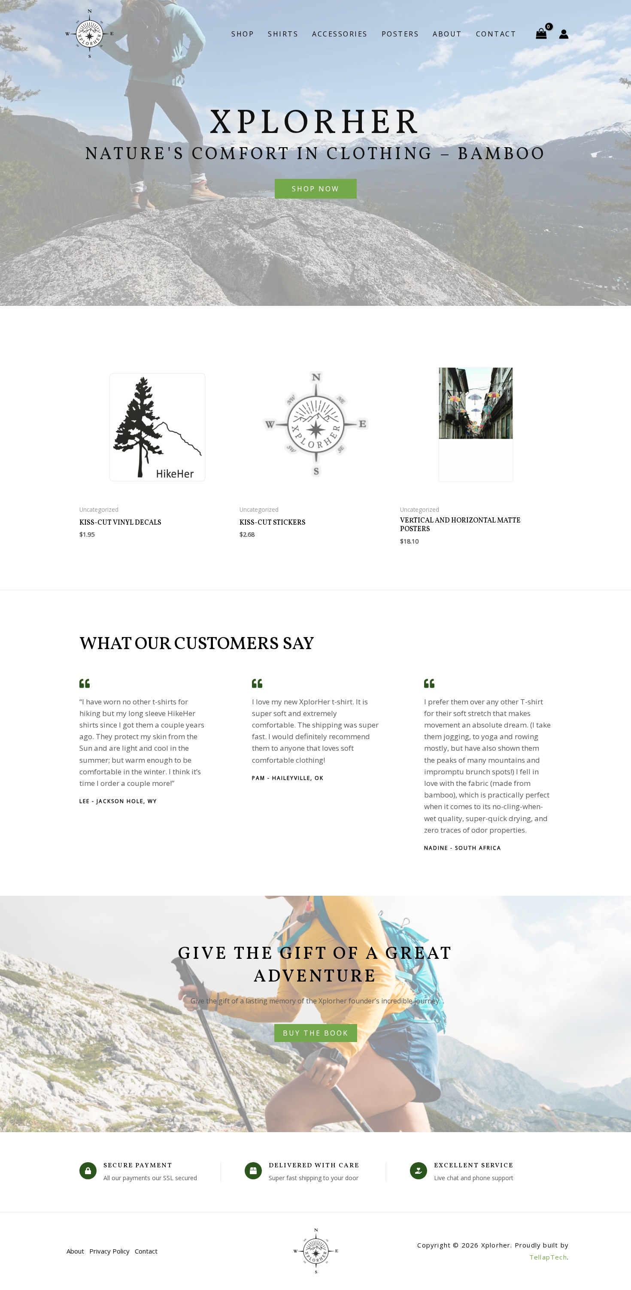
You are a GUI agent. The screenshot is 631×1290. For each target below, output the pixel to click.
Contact (496, 34)
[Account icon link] (564, 34)
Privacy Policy (109, 1251)
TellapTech (548, 1257)
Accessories (340, 34)
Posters (400, 34)
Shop (242, 34)
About (447, 34)
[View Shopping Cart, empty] (541, 34)
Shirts (283, 34)
